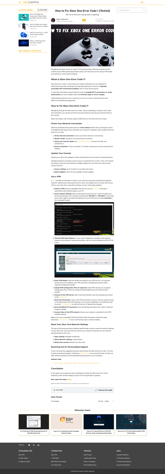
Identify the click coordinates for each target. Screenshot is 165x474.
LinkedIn (38, 445)
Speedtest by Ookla (84, 142)
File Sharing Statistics (123, 458)
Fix (84, 20)
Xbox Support (84, 353)
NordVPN (96, 189)
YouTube (29, 445)
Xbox (70, 380)
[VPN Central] (30, 2)
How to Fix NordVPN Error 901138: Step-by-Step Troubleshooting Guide (99, 432)
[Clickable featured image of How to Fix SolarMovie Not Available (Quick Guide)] (66, 421)
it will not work (64, 320)
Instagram (34, 445)
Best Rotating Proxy (90, 465)
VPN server (63, 297)
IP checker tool (66, 304)
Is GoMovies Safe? (24, 462)
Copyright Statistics (123, 455)
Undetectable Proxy (90, 458)
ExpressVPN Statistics (123, 465)
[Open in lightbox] (84, 219)
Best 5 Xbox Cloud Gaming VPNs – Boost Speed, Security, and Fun (77, 363)
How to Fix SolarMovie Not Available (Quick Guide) (66, 432)
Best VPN (21, 455)
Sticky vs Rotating (89, 462)
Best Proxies (88, 455)
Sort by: (100, 401)
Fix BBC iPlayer (23, 458)
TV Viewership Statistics (124, 462)
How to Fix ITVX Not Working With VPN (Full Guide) (131, 432)
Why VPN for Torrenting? (58, 462)
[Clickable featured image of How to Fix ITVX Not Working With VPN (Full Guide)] (131, 421)
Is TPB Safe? (55, 458)
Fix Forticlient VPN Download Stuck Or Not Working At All (33, 432)
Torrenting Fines (56, 465)
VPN (53, 181)
